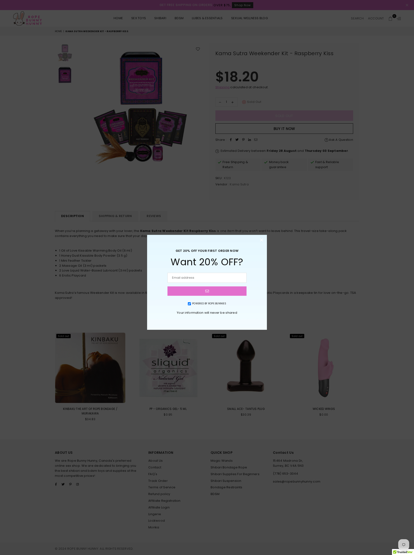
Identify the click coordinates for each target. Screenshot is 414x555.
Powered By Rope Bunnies (209, 303)
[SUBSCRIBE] (207, 291)
